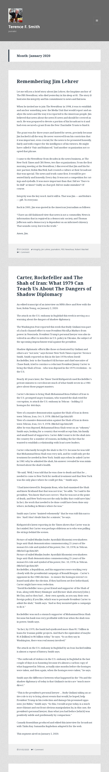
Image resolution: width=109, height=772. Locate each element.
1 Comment (24, 252)
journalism (55, 249)
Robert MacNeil (81, 249)
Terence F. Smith (24, 26)
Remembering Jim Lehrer (48, 81)
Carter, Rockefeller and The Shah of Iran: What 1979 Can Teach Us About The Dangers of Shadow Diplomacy (54, 285)
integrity (36, 249)
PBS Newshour (67, 249)
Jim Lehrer (45, 249)
